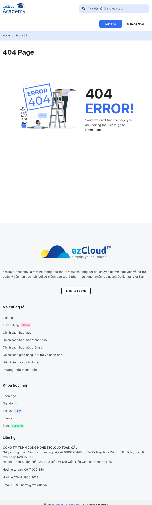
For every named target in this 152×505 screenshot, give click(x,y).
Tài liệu (8, 411)
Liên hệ (8, 318)
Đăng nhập (137, 23)
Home (6, 35)
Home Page (93, 130)
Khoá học (9, 396)
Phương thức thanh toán (20, 370)
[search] (83, 8)
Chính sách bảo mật (17, 332)
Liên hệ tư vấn (76, 290)
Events (7, 418)
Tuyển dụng (11, 325)
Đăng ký (110, 23)
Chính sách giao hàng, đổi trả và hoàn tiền (32, 355)
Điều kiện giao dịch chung (21, 362)
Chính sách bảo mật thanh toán (25, 340)
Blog (6, 425)
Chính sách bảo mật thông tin (23, 347)
